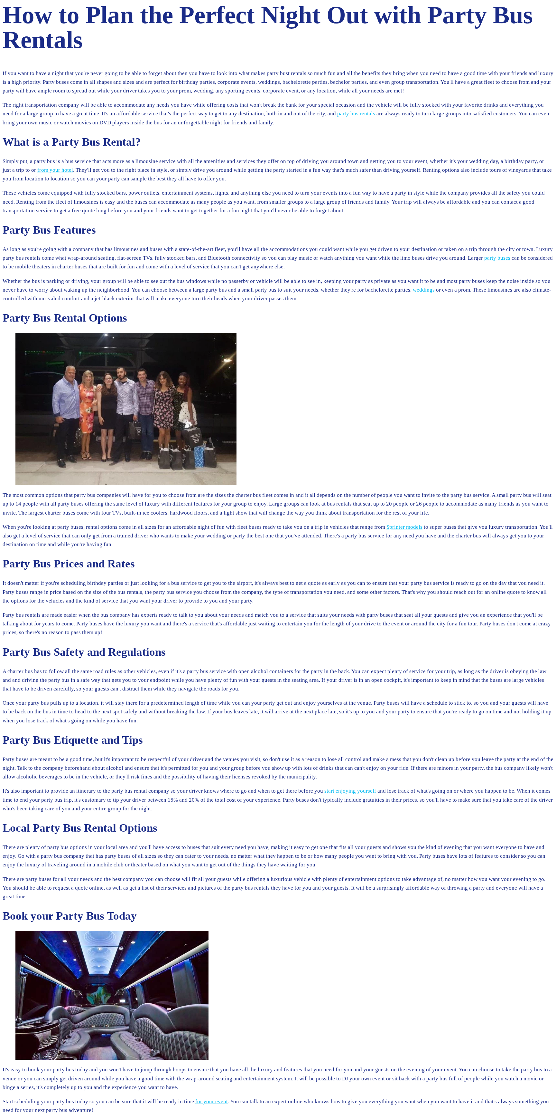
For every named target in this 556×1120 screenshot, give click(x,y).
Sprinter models (404, 527)
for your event (211, 1101)
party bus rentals (356, 114)
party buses (497, 258)
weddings (424, 290)
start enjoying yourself (350, 791)
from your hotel (55, 170)
